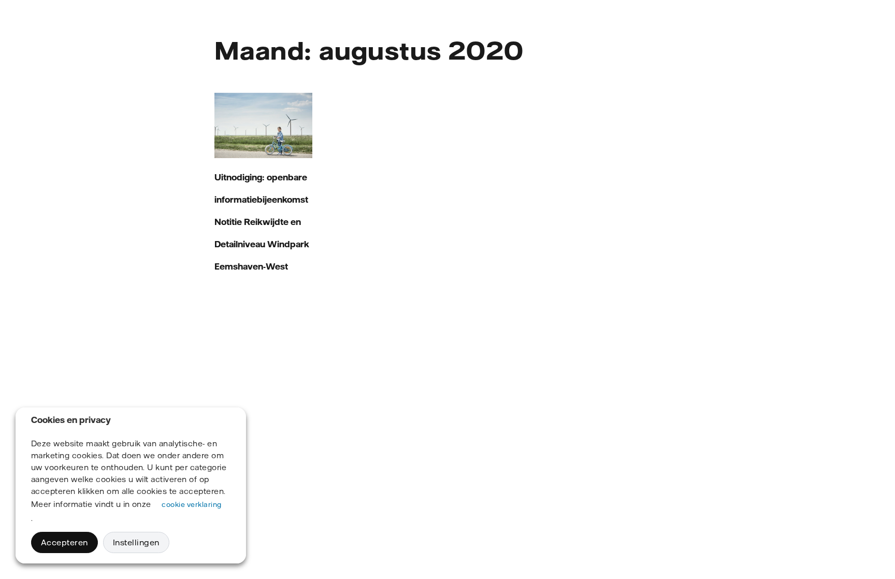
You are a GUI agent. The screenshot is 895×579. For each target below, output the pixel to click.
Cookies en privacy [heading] (71, 420)
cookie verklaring (191, 504)
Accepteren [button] (64, 542)
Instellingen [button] (136, 542)
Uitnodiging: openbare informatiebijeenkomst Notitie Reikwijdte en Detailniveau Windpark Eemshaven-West (261, 222)
